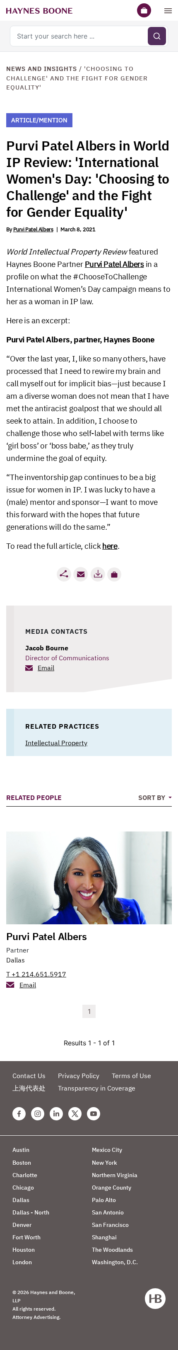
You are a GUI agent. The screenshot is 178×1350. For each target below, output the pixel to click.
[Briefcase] (144, 10)
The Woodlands (112, 1249)
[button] (114, 574)
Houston (23, 1249)
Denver (21, 1225)
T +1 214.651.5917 (36, 974)
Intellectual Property (56, 743)
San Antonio (108, 1212)
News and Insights (41, 69)
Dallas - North (30, 1212)
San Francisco (110, 1225)
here (109, 546)
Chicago (23, 1187)
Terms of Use (131, 1075)
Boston (21, 1162)
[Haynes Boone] (39, 10)
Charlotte (24, 1175)
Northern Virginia (114, 1175)
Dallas (15, 960)
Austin (20, 1150)
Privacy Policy (78, 1075)
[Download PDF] (97, 574)
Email (46, 668)
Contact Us (29, 1075)
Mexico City (107, 1150)
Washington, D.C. (115, 1262)
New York (104, 1162)
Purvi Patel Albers (33, 229)
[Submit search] (157, 36)
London (22, 1262)
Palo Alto (104, 1200)
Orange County (111, 1187)
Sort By (152, 797)
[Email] (80, 574)
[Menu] (168, 10)
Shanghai (104, 1237)
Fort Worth (26, 1237)
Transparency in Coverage (96, 1088)
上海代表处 (29, 1088)
